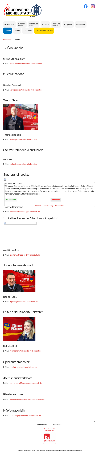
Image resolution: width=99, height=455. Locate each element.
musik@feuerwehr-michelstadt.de (23, 367)
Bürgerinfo (68, 24)
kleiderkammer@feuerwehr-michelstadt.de (27, 399)
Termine (45, 24)
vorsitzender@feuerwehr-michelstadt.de (26, 63)
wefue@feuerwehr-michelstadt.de (23, 139)
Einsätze (21, 24)
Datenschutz (41, 424)
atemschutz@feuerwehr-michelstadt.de (26, 383)
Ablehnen (56, 199)
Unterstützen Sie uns (44, 30)
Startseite (10, 24)
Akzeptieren (11, 199)
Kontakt (8, 30)
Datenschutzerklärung (44, 205)
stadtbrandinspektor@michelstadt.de (25, 211)
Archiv (17, 30)
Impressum (57, 424)
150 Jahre (27, 30)
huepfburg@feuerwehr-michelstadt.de (25, 415)
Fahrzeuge (33, 24)
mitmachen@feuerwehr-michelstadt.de (25, 350)
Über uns (56, 24)
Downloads (80, 24)
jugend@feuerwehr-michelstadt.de (24, 301)
